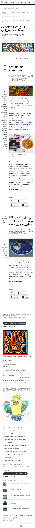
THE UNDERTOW (6, 16)
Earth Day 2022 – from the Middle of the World (15, 451)
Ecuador (17, 76)
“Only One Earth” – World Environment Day (14, 436)
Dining (5, 253)
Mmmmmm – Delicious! (18, 68)
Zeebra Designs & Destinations (13, 29)
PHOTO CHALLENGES (15, 78)
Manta (5, 257)
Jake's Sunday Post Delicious (4, 120)
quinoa (5, 132)
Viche (6, 148)
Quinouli (5, 138)
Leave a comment (31, 230)
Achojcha (5, 94)
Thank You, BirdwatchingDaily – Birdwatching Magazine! (17, 430)
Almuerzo (4, 96)
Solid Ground (7, 457)
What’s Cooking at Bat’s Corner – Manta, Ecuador (21, 221)
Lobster (5, 124)
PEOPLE (22, 76)
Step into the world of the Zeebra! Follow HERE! (15, 473)
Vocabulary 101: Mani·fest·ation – (12, 433)
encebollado (4, 112)
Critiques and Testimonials (10, 8)
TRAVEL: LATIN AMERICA (17, 231)
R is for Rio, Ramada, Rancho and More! (20, 508)
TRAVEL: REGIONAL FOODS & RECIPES (17, 80)
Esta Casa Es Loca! (18, 16)
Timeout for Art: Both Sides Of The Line (20, 483)
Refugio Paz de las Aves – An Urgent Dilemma (15, 439)
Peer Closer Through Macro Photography (20, 495)
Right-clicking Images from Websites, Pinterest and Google (16, 21)
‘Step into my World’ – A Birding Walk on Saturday (16, 445)
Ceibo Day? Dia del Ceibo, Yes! (11, 448)
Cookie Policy (9, 520)
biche (5, 98)
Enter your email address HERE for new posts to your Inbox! (17, 315)
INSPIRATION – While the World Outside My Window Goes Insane (16, 13)
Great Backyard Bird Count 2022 (12, 460)
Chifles (5, 102)
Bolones (5, 100)
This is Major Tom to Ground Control (13, 427)
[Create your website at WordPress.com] (17, 2)
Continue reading (15, 189)
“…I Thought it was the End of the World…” (14, 454)
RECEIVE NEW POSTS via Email (13, 464)
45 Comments (30, 76)
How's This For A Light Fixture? (18, 489)
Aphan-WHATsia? (8, 442)
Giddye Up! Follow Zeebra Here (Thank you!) (15, 323)
